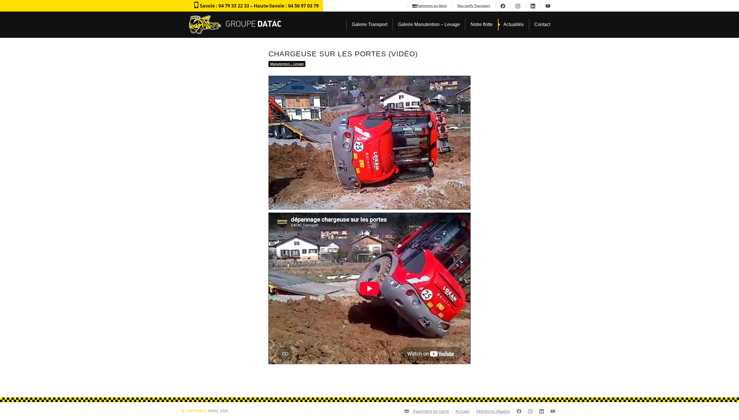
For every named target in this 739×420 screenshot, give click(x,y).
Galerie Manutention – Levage (429, 24)
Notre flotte (482, 24)
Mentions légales (493, 411)
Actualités (513, 24)
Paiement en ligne (432, 5)
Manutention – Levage (287, 64)
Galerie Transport (369, 24)
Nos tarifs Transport (473, 5)
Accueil (463, 411)
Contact (542, 24)
